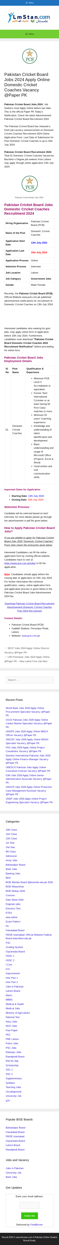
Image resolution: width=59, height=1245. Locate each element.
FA (7, 926)
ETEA (9, 913)
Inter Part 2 (12, 982)
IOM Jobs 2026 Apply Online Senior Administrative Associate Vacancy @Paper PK (29, 779)
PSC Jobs (11, 1048)
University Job (13, 1096)
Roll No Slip (12, 1061)
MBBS (9, 999)
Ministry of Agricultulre (18, 1013)
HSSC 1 (10, 956)
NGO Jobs (11, 1026)
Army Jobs (11, 860)
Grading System (14, 947)
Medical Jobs (13, 1008)
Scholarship (12, 1065)
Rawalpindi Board (15, 1056)
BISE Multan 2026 (15, 891)
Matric (9, 995)
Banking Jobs (13, 873)
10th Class (11, 829)
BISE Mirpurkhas (15, 886)
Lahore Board (13, 991)
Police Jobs (12, 1043)
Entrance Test (13, 908)
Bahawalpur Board (15, 864)
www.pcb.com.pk (31, 635)
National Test (13, 1017)
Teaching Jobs (13, 1087)
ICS (8, 969)
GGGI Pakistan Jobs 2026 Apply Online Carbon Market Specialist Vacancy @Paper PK (29, 724)
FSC (8, 942)
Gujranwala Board (15, 951)
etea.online (11, 917)
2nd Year (10, 847)
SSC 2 (9, 1074)
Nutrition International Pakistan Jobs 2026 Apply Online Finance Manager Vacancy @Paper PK (28, 759)
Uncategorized (13, 1091)
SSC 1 (9, 1069)
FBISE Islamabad (15, 1136)
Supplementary (14, 1078)
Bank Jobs (11, 869)
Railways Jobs (13, 1052)
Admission (11, 856)
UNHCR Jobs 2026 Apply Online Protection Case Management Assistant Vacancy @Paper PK (29, 791)
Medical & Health (15, 1004)
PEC (8, 1034)
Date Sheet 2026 (14, 899)
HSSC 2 (10, 960)
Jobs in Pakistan (14, 986)
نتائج (8, 1100)
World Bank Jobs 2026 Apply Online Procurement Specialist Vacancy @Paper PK (28, 712)
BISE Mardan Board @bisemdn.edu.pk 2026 (29, 882)
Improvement (13, 973)
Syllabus (10, 1083)
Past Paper (12, 1030)
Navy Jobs (11, 1021)
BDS (8, 877)
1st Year (10, 842)
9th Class (11, 851)
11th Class (11, 834)
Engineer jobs (13, 904)
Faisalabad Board (15, 930)
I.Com (9, 964)
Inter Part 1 (12, 978)
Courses (10, 895)
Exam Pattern (13, 921)
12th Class (11, 838)
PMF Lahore (12, 1039)
